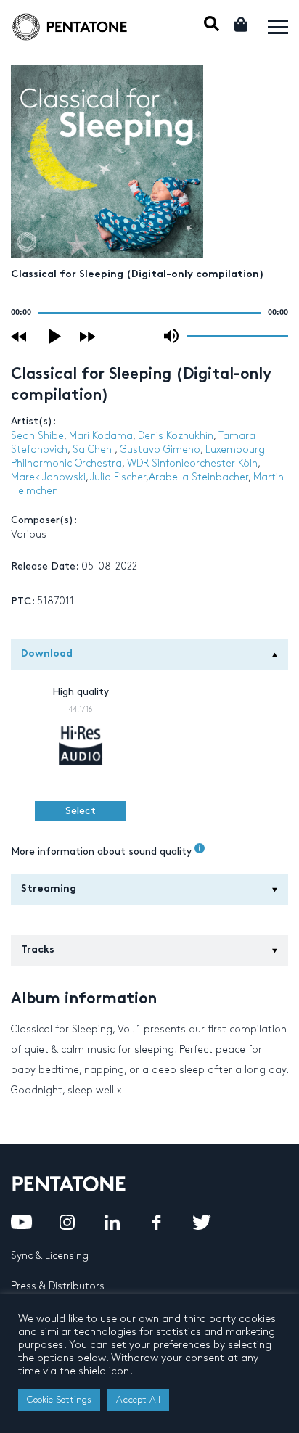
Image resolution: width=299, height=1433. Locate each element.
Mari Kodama (101, 435)
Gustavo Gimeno (160, 449)
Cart (242, 24)
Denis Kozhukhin (175, 435)
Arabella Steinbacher (198, 477)
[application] (149, 312)
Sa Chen (94, 449)
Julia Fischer (118, 477)
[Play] (55, 336)
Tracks (37, 950)
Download (47, 654)
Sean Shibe (37, 435)
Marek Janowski (48, 477)
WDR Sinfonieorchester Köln (192, 463)
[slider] (237, 335)
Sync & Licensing (50, 1255)
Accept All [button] (138, 1399)
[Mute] (171, 336)
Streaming (48, 889)
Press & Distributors (58, 1286)
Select (80, 811)
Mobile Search (211, 23)
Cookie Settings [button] (59, 1399)
